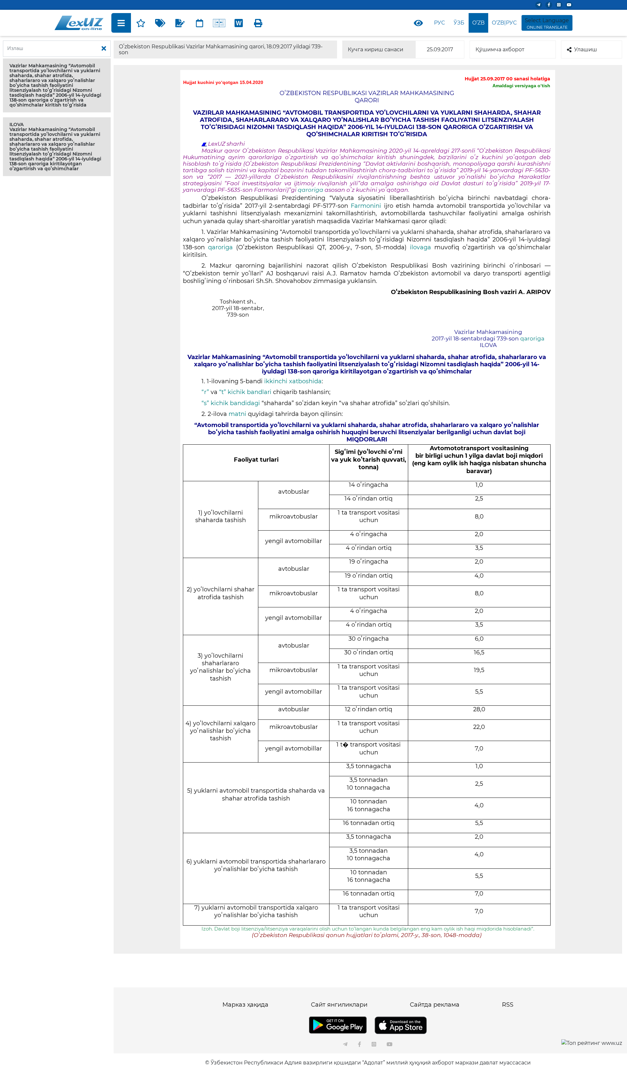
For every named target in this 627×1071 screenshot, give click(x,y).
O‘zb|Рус (504, 23)
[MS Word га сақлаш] (239, 23)
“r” (205, 392)
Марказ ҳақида (245, 1004)
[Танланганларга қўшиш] (141, 23)
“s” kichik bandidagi (230, 403)
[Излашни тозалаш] (103, 49)
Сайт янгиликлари (339, 1004)
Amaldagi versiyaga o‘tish (521, 85)
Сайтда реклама (434, 1004)
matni (237, 414)
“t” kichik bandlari (246, 392)
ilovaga (420, 247)
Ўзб (459, 23)
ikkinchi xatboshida (293, 381)
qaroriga (311, 190)
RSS (507, 1004)
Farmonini (366, 205)
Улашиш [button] (585, 49)
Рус (439, 23)
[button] (57, 85)
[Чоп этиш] (258, 23)
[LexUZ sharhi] (180, 23)
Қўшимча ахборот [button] (499, 49)
